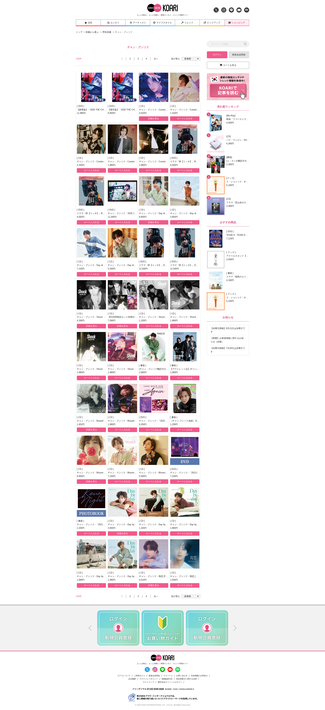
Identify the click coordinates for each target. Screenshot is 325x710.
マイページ (168, 676)
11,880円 (81, 113)
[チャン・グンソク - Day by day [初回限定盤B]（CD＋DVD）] (91, 554)
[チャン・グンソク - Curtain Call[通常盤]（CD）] (184, 87)
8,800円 (111, 113)
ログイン (217, 54)
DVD (80, 106)
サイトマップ (148, 682)
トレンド (189, 22)
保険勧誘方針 (167, 679)
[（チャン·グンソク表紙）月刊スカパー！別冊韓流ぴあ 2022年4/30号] (184, 398)
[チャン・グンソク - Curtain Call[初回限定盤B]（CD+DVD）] (122, 139)
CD (142, 106)
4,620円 (143, 113)
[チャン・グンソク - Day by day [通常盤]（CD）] (153, 502)
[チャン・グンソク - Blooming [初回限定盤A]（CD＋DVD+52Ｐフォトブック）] (122, 450)
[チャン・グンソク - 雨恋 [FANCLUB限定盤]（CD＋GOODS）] (153, 554)
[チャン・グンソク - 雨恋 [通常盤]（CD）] (184, 554)
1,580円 (174, 372)
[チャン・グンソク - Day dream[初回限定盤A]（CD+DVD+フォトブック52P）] (91, 242)
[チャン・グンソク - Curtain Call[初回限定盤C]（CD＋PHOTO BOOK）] (153, 139)
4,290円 (80, 320)
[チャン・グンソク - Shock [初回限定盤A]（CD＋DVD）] (184, 294)
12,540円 (143, 268)
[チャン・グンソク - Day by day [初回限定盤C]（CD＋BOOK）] (122, 554)
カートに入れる (184, 118)
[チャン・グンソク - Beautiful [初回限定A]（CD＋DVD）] (122, 398)
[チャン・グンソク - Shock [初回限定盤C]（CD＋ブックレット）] (122, 346)
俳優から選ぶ (92, 32)
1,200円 (174, 424)
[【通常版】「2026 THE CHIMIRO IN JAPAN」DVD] (122, 87)
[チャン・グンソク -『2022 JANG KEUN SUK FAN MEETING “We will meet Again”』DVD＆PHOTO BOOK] (153, 398)
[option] (118, 627)
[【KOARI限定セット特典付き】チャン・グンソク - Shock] (122, 294)
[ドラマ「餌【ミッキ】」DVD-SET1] (153, 242)
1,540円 (174, 580)
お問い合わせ (181, 676)
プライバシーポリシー (148, 679)
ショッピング (238, 22)
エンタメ (114, 22)
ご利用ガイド (139, 676)
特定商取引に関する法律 (186, 679)
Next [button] (235, 628)
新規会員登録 (238, 54)
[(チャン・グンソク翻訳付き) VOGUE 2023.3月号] (153, 346)
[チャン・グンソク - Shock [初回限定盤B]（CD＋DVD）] (91, 346)
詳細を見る (153, 118)
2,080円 (143, 372)
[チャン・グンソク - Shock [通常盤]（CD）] (153, 294)
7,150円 (80, 268)
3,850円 (174, 217)
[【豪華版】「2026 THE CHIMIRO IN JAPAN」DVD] (91, 87)
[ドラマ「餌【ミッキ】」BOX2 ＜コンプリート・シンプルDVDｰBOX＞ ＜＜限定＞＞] (91, 191)
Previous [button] (90, 628)
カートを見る (229, 65)
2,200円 (80, 165)
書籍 (142, 365)
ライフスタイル (164, 22)
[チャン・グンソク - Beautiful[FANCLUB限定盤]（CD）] (91, 398)
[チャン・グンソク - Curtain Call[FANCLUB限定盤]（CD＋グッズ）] (153, 87)
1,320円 (174, 113)
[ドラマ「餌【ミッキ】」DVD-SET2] (184, 242)
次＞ (156, 58)
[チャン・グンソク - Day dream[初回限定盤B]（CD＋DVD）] (122, 242)
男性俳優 (106, 32)
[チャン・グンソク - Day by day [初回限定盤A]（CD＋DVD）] (184, 502)
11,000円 (112, 217)
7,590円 (111, 320)
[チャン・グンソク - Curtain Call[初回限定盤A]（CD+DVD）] (91, 139)
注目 (90, 22)
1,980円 (111, 165)
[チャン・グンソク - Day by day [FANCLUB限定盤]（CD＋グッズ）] (122, 502)
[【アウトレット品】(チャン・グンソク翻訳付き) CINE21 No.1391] (184, 346)
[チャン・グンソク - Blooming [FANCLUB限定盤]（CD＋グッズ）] (91, 450)
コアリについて (123, 676)
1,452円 (80, 424)
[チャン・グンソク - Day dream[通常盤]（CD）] (184, 191)
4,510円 (143, 580)
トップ (79, 32)
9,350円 (143, 424)
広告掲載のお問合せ (199, 676)
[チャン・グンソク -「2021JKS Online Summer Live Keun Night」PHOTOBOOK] (91, 502)
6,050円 (174, 165)
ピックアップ (213, 22)
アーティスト (139, 22)
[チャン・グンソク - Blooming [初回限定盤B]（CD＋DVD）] (153, 450)
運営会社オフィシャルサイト (170, 682)
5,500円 (111, 268)
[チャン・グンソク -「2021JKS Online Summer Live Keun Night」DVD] (184, 450)
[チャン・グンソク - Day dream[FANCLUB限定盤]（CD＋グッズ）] (153, 191)
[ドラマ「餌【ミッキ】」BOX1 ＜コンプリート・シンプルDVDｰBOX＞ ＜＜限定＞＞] (184, 139)
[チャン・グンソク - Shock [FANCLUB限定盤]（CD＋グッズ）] (91, 294)
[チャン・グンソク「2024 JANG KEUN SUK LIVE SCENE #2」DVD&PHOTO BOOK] (122, 191)
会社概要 (132, 679)
